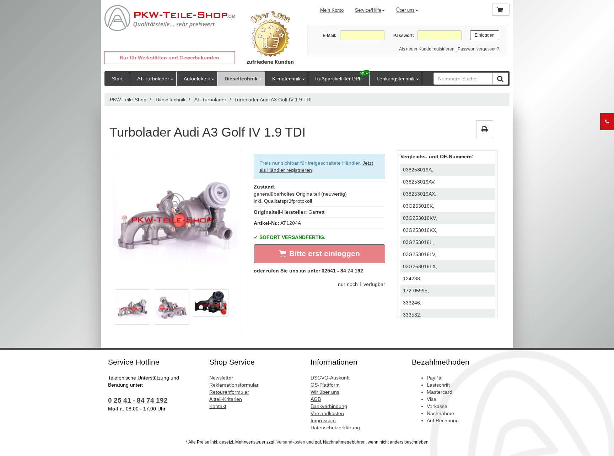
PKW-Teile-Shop (128, 99)
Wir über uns (325, 392)
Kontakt (217, 406)
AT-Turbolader (153, 78)
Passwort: (403, 35)
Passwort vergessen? (478, 49)
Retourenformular (229, 392)
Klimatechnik (286, 78)
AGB (316, 399)
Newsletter (221, 378)
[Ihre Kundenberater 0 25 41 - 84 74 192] (607, 121)
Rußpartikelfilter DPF (338, 78)
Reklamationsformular (234, 385)
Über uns (405, 10)
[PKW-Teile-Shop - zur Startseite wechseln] (169, 18)
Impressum (323, 420)
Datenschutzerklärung (335, 427)
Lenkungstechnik (396, 78)
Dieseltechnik (241, 78)
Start (117, 78)
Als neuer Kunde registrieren (426, 49)
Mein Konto (332, 10)
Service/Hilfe (368, 10)
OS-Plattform (325, 385)
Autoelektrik (197, 78)
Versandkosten (327, 413)
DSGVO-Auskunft (330, 378)
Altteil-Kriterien (225, 399)
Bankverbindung (329, 406)
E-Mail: (329, 35)
